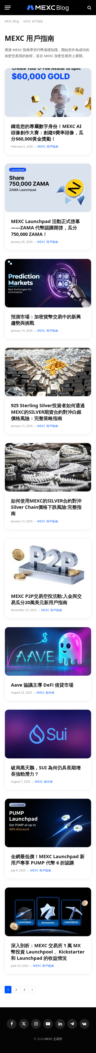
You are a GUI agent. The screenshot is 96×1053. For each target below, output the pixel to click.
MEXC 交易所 (53, 1039)
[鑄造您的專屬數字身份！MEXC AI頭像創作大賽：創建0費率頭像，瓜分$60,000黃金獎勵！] (48, 92)
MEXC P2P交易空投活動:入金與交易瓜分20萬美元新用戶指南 (46, 599)
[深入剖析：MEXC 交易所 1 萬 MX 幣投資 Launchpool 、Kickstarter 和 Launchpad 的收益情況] (48, 912)
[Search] (88, 7)
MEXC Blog (12, 21)
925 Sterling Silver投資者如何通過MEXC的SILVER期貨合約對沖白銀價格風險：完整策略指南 (48, 411)
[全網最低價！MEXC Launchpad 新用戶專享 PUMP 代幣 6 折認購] (48, 823)
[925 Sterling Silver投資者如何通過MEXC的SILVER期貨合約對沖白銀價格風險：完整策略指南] (48, 372)
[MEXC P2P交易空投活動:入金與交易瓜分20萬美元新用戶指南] (48, 562)
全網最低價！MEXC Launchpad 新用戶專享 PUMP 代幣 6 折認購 (48, 859)
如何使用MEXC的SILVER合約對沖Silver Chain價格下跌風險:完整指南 (46, 507)
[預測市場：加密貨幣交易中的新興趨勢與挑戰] (48, 283)
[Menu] (8, 7)
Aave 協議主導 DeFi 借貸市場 (42, 685)
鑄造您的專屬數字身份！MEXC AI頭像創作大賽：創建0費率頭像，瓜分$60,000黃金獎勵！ (47, 132)
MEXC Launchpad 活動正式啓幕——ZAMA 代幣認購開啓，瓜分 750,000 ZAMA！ (45, 227)
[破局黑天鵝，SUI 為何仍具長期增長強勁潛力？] (48, 734)
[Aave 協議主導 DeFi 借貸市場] (48, 651)
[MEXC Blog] (48, 7)
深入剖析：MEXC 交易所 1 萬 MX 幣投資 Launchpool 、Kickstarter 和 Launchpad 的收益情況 (48, 951)
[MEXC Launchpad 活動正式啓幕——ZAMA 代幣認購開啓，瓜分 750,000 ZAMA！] (48, 188)
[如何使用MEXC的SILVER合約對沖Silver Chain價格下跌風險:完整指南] (48, 467)
